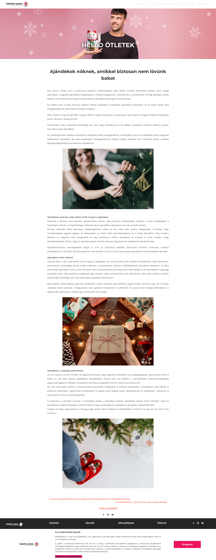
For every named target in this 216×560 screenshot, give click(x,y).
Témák (140, 4)
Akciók (162, 4)
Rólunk (172, 4)
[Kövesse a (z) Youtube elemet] (112, 514)
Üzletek (153, 4)
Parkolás (190, 4)
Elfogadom (187, 544)
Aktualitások (126, 522)
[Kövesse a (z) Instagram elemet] (108, 514)
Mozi (181, 4)
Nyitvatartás (204, 4)
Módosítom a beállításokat (68, 556)
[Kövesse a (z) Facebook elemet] (103, 514)
